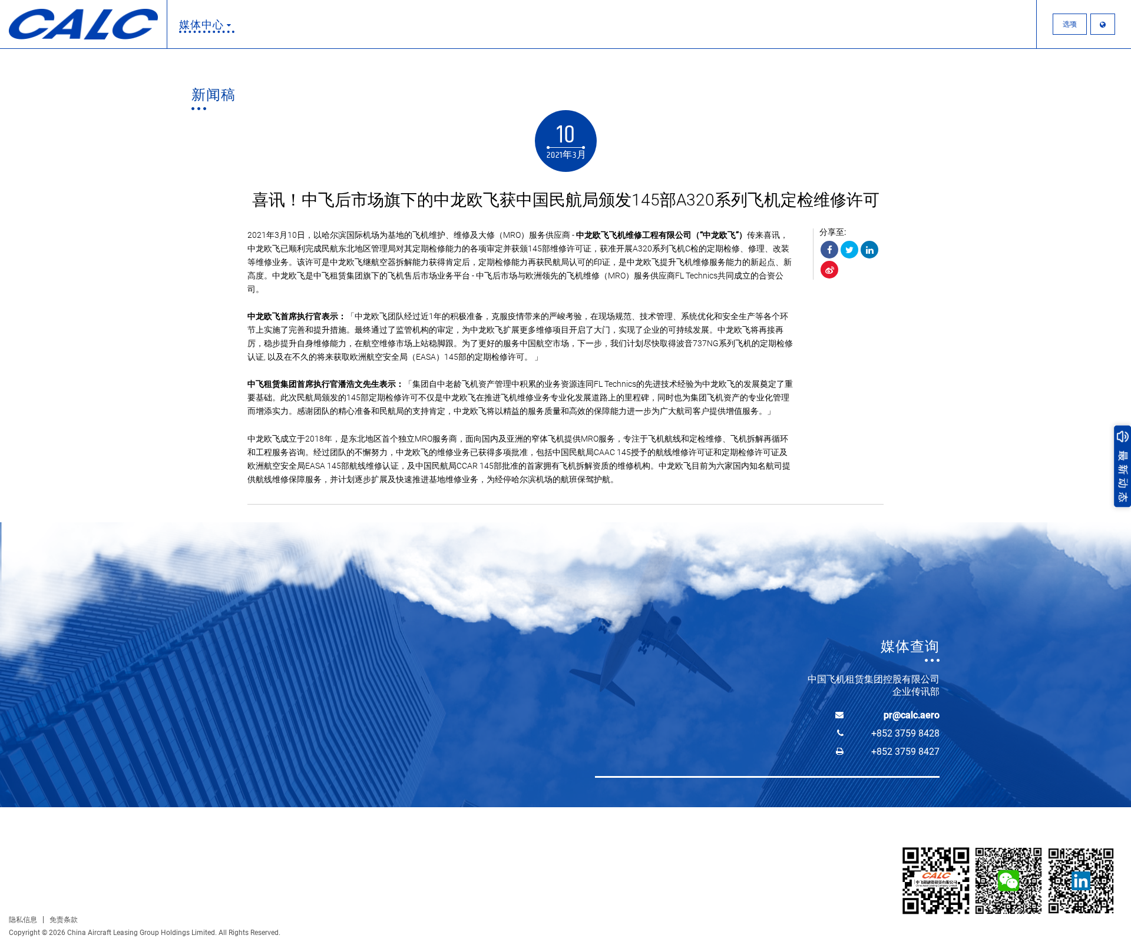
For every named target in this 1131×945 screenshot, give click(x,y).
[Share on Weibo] (829, 269)
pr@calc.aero (912, 715)
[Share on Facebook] (829, 249)
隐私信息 (23, 920)
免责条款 (63, 920)
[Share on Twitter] (849, 249)
